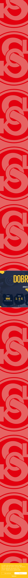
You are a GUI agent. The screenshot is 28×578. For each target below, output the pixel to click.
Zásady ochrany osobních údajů (13, 569)
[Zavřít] (26, 565)
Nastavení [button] (14, 576)
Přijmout (21, 573)
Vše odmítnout (7, 573)
